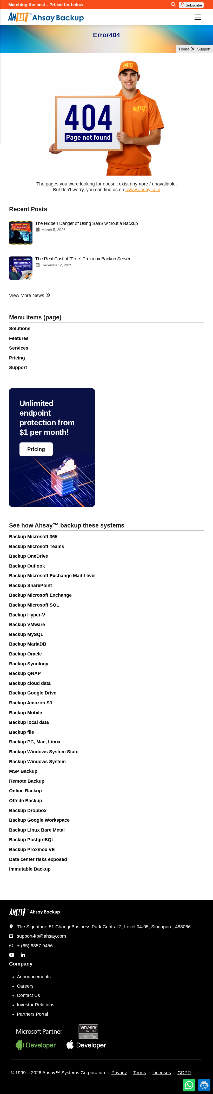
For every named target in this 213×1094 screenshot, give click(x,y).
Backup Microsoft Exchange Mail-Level (52, 575)
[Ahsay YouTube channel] (11, 955)
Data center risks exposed (38, 859)
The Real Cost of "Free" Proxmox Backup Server (82, 258)
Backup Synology (28, 663)
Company (20, 964)
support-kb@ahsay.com (41, 936)
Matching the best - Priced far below (45, 4)
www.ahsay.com (142, 189)
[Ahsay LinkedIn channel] (23, 955)
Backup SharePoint (30, 585)
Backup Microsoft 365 (33, 536)
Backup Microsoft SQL (34, 605)
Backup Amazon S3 (30, 702)
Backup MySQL (26, 634)
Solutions (19, 328)
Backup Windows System (37, 761)
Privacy (119, 1072)
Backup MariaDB (27, 644)
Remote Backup (26, 781)
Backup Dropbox (27, 810)
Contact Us (28, 995)
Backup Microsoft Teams (36, 546)
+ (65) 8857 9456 (35, 945)
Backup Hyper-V (27, 614)
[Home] (67, 17)
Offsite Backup (25, 800)
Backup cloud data (30, 683)
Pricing (17, 358)
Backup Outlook (27, 566)
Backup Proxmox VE (32, 849)
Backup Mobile (25, 712)
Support (18, 367)
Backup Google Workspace (39, 820)
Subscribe (193, 5)
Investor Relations (35, 1004)
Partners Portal (32, 1014)
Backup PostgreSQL (31, 839)
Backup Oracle (25, 654)
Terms (139, 1072)
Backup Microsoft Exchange (40, 595)
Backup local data (29, 722)
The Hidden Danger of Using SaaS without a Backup (86, 223)
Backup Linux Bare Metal (37, 830)
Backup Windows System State (43, 751)
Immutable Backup (30, 869)
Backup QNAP (25, 673)
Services (18, 348)
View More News (26, 295)
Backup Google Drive (32, 693)
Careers (25, 986)
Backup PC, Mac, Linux (35, 741)
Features (19, 338)
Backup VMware (27, 624)
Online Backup (25, 790)
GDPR (184, 1072)
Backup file (21, 732)
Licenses (161, 1072)
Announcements (34, 976)
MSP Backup (23, 771)
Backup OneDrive (28, 556)
